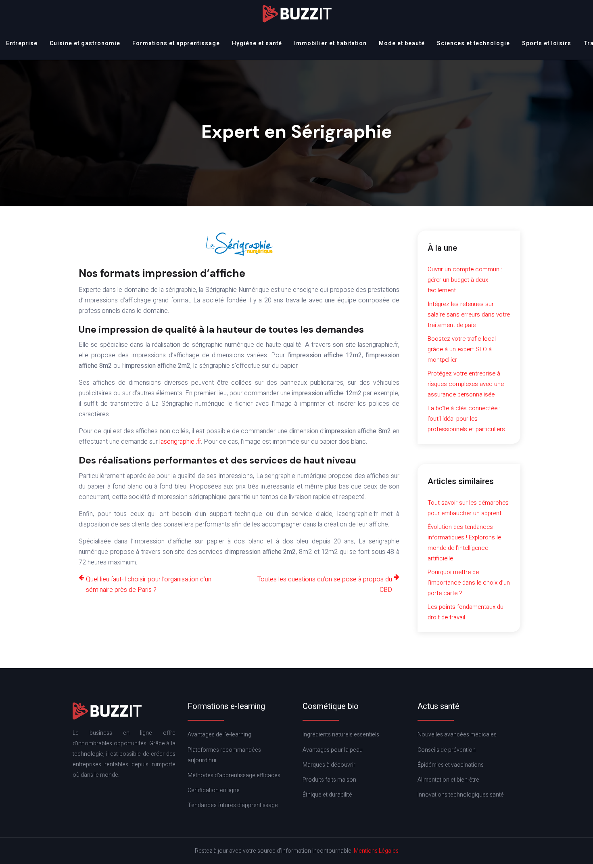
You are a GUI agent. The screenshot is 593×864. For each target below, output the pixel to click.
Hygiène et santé (257, 43)
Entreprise (22, 43)
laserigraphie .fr (180, 442)
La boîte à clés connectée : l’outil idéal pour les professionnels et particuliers (466, 419)
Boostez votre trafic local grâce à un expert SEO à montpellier (462, 349)
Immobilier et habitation (330, 43)
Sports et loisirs (546, 43)
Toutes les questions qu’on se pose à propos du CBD (324, 585)
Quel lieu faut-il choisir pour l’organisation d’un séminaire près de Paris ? (148, 585)
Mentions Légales (376, 851)
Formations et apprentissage (176, 43)
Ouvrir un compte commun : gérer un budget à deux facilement (465, 280)
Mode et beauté (402, 43)
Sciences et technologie (473, 43)
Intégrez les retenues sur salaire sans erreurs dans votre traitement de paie (469, 314)
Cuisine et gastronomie (85, 43)
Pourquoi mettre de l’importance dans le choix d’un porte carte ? (469, 583)
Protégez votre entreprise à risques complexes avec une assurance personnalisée (466, 384)
